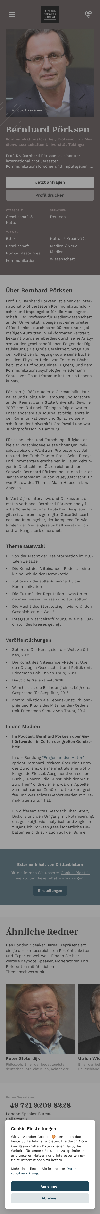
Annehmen (50, 1186)
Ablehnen (50, 1198)
